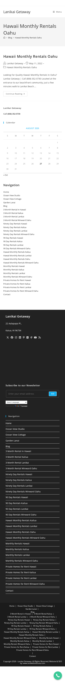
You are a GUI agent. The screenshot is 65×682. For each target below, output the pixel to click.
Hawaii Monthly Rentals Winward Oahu (21, 262)
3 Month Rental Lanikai (13, 216)
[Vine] (31, 337)
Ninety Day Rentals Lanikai (15, 230)
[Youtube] (35, 337)
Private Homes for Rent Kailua (16, 283)
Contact (6, 294)
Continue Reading (16, 94)
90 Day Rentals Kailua (12, 241)
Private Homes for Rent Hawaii (17, 280)
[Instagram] (16, 337)
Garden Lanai (9, 202)
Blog (5, 206)
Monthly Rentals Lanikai (14, 273)
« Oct (5, 175)
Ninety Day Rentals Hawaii (15, 223)
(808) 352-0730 (13, 113)
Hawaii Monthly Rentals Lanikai (17, 255)
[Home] (4, 37)
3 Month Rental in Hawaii (14, 209)
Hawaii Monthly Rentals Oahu (28, 37)
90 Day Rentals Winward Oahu (16, 248)
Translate (23, 406)
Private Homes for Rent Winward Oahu (20, 291)
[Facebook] (12, 337)
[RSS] (40, 337)
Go (52, 393)
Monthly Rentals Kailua (13, 269)
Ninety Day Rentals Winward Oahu (18, 234)
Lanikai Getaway (16, 11)
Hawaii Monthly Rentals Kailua (17, 252)
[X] (7, 337)
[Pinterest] (24, 337)
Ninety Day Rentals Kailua (14, 227)
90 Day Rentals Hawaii (13, 238)
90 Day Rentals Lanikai (13, 245)
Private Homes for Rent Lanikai (17, 287)
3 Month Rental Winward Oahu (17, 220)
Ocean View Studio (11, 195)
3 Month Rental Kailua (13, 213)
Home (6, 192)
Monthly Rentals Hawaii (14, 266)
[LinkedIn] (20, 337)
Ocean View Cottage (12, 199)
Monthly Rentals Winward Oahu (17, 276)
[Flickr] (27, 337)
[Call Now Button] (58, 675)
